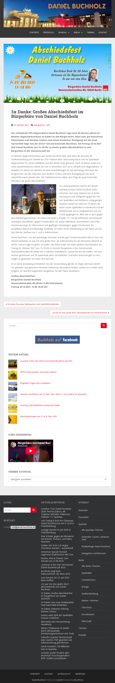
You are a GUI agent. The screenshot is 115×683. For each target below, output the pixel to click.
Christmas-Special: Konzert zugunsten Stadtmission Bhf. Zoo (57, 553)
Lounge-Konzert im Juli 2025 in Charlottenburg (56, 531)
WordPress (78, 680)
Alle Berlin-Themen (91, 566)
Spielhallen (87, 572)
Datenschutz (64, 674)
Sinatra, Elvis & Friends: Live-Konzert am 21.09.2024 (55, 559)
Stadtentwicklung (90, 593)
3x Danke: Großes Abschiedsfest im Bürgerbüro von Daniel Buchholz (56, 596)
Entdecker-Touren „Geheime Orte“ (95, 538)
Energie (85, 586)
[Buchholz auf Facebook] (57, 340)
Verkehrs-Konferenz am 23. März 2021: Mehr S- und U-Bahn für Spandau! (53, 394)
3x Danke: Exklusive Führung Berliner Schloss (54, 610)
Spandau (62, 32)
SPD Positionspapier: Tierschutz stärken (38, 372)
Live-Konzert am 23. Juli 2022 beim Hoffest (55, 579)
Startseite (34, 32)
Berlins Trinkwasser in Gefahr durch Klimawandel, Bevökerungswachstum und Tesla (57, 631)
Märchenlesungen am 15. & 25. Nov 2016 (38, 416)
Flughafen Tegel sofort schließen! (35, 383)
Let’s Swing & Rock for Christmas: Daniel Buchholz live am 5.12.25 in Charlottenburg (57, 523)
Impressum (80, 674)
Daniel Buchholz (39, 680)
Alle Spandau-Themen (92, 529)
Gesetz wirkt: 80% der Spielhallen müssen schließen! (57, 616)
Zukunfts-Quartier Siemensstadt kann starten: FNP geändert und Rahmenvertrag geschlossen (56, 640)
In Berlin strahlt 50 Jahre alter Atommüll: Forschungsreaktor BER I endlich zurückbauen (55, 655)
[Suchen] (104, 325)
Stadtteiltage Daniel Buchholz (96, 546)
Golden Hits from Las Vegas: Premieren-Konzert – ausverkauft (57, 546)
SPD (48, 125)
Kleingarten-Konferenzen (94, 553)
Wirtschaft (86, 621)
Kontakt (103, 32)
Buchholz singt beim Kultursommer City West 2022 (55, 572)
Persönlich (48, 32)
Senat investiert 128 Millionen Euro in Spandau (55, 647)
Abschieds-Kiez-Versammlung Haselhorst (55, 623)
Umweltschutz (88, 579)
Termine (90, 32)
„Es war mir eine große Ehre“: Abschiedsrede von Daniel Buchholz (55, 587)
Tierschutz (87, 607)
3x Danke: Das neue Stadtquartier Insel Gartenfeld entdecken (57, 603)
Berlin (77, 32)
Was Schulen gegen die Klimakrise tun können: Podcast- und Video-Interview (57, 539)
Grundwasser (88, 614)
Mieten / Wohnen (90, 600)
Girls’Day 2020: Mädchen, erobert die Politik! (40, 405)
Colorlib (59, 680)
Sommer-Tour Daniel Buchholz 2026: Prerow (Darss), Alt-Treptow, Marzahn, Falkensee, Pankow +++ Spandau (56, 512)
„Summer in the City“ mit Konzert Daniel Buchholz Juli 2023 (46, 361)
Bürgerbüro (39, 125)
